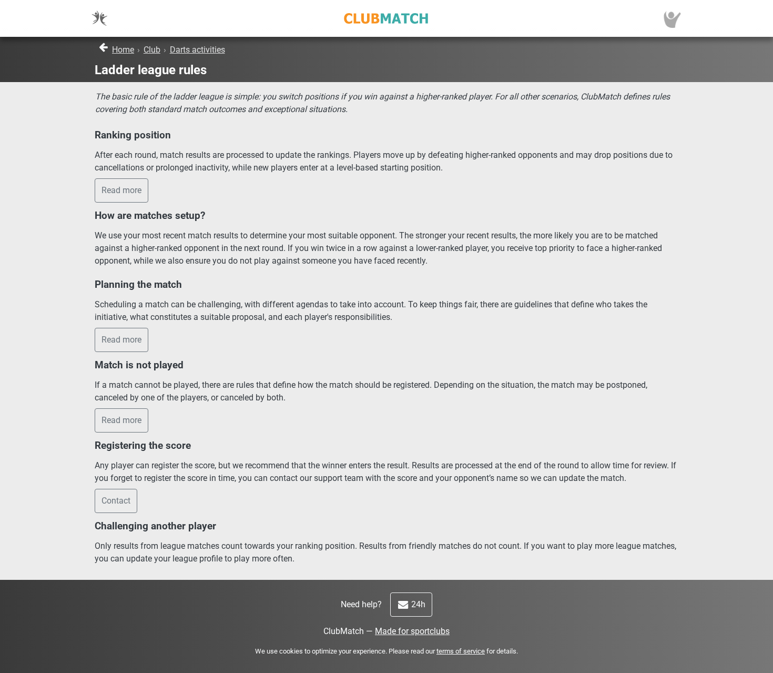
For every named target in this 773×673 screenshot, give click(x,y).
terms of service (460, 651)
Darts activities (197, 50)
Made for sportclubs (412, 631)
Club (152, 50)
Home (123, 50)
